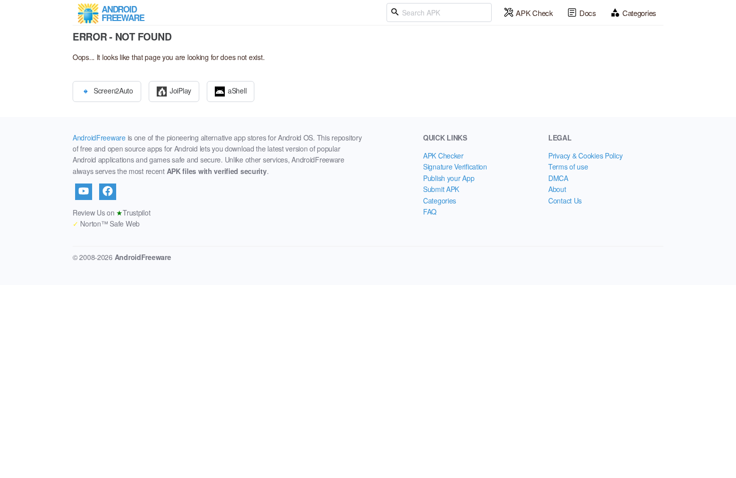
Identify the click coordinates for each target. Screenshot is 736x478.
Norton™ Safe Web (106, 223)
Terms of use (568, 167)
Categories (639, 13)
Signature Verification (455, 167)
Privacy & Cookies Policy (585, 155)
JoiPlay (180, 90)
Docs (587, 13)
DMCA (558, 178)
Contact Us (565, 201)
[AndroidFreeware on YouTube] (83, 192)
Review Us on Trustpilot (111, 213)
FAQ (430, 211)
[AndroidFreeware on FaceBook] (107, 192)
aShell (237, 90)
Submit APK (441, 189)
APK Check (534, 13)
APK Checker (443, 155)
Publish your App (449, 178)
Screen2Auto (113, 90)
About (557, 189)
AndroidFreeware (99, 137)
